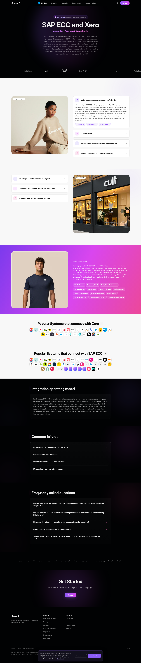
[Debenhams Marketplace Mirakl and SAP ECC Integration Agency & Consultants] (105, 360)
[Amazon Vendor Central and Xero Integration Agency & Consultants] (87, 330)
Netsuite (46, 625)
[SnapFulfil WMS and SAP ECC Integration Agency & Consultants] (50, 364)
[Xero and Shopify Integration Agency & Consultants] (98, 334)
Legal (67, 622)
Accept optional (94, 656)
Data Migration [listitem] (111, 293)
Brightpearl (46, 632)
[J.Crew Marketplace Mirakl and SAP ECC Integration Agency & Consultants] (54, 360)
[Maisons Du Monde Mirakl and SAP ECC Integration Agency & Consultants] (73, 360)
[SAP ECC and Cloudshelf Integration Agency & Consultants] (89, 369)
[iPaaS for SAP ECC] (84, 369)
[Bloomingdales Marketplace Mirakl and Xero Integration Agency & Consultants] (77, 330)
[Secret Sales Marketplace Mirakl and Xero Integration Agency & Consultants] (31, 330)
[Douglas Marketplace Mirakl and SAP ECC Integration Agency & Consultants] (36, 360)
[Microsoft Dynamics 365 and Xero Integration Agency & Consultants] (91, 330)
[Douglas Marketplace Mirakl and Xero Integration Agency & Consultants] (36, 330)
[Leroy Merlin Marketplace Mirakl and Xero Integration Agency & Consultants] (45, 330)
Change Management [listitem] (81, 293)
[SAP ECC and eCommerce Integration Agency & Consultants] (80, 369)
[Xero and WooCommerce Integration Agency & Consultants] (66, 334)
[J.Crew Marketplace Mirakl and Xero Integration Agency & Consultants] (54, 330)
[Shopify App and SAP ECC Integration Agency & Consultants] (40, 364)
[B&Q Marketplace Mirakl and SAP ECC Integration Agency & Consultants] (110, 360)
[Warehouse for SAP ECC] (75, 369)
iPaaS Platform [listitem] (79, 285)
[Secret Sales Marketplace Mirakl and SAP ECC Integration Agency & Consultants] (31, 360)
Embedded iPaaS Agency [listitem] (109, 285)
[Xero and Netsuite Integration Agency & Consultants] (84, 334)
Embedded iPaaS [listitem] (92, 285)
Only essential (80, 656)
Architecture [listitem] (92, 289)
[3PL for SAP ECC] (70, 369)
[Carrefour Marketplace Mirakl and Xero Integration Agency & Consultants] (59, 330)
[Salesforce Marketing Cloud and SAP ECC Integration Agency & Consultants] (91, 364)
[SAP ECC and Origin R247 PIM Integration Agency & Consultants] (61, 369)
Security (68, 628)
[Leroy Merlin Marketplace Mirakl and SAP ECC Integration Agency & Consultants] (45, 360)
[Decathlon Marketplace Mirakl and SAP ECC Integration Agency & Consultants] (87, 360)
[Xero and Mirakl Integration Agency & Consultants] (75, 334)
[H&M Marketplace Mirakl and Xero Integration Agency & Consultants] (64, 330)
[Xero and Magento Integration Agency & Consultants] (57, 334)
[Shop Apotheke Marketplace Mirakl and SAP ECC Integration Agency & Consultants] (40, 360)
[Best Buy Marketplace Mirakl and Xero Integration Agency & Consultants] (50, 330)
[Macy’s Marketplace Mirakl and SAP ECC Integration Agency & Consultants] (82, 360)
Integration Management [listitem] (97, 297)
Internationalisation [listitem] (97, 293)
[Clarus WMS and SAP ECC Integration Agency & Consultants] (54, 364)
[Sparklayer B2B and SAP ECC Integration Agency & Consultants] (64, 364)
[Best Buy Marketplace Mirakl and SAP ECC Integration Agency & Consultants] (50, 360)
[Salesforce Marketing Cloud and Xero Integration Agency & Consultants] (96, 330)
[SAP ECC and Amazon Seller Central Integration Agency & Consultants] (98, 369)
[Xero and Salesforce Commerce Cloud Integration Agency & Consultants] (61, 334)
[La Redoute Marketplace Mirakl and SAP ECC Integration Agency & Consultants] (68, 360)
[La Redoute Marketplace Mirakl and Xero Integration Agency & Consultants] (68, 330)
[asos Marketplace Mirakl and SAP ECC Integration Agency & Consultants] (100, 360)
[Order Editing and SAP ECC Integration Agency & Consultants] (45, 364)
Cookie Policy (61, 659)
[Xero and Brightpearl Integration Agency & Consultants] (89, 334)
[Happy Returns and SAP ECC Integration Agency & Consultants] (59, 364)
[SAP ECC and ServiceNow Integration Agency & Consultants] (47, 369)
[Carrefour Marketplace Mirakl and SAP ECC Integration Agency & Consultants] (59, 360)
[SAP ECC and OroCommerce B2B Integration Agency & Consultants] (43, 369)
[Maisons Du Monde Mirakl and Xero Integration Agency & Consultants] (73, 330)
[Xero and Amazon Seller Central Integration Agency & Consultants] (110, 330)
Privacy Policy (70, 625)
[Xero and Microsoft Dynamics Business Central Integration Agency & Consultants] (80, 334)
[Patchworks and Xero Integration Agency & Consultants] (100, 330)
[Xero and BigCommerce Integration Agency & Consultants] (52, 334)
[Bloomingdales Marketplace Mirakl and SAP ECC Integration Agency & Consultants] (77, 360)
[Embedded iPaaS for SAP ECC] (66, 369)
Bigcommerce (47, 635)
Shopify (45, 622)
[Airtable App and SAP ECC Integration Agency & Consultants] (73, 364)
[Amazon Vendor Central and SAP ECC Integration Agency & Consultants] (36, 364)
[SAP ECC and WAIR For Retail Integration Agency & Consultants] (93, 369)
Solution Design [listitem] (79, 289)
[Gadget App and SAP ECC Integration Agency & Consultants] (77, 364)
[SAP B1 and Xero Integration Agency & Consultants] (105, 330)
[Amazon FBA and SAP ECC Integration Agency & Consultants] (31, 364)
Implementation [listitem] (119, 289)
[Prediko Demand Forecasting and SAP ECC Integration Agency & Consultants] (82, 364)
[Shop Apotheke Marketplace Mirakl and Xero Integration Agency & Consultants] (40, 330)
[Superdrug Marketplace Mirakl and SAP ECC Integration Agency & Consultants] (91, 360)
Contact (124, 3)
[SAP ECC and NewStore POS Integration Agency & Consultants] (52, 369)
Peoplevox (46, 638)
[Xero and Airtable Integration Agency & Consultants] (93, 334)
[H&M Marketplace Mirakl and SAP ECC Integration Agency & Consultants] (64, 360)
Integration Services (49, 618)
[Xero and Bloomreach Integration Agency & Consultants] (43, 334)
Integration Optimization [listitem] (116, 297)
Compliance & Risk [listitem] (80, 297)
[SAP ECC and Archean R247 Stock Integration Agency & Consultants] (57, 369)
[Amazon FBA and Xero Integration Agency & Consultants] (82, 330)
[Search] (117, 3)
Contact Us (69, 618)
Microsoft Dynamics (49, 628)
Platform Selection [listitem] (105, 289)
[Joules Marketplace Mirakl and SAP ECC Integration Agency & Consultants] (96, 360)
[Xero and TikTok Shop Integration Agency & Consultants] (70, 334)
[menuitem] (43, 3)
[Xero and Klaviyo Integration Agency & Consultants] (47, 334)
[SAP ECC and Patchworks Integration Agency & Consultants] (110, 364)
